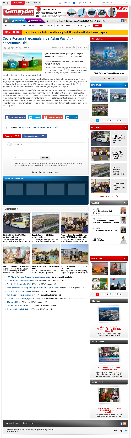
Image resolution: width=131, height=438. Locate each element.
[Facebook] (5, 47)
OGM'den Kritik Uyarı (14, 302)
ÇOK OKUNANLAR (98, 127)
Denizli (42, 127)
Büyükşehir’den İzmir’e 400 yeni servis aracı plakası (118, 139)
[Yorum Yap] (67, 47)
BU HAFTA (109, 196)
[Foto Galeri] (18, 20)
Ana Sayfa (6, 3)
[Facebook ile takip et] (122, 20)
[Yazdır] (74, 47)
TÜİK (56, 127)
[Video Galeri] (34, 20)
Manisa (29, 127)
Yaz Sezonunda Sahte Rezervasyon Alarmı (22, 281)
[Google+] (12, 47)
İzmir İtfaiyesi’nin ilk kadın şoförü (19, 291)
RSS (32, 423)
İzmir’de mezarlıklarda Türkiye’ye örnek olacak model (26, 298)
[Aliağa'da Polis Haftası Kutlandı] (118, 283)
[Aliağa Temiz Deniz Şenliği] (118, 95)
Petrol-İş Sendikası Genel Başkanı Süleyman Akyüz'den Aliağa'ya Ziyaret (33, 288)
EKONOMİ (96, 301)
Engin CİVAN (105, 221)
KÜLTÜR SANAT (98, 342)
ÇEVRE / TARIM (97, 382)
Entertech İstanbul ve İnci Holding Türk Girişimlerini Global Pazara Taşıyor (66, 32)
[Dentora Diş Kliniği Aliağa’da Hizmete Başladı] (99, 95)
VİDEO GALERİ (96, 259)
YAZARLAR (95, 203)
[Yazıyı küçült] (79, 47)
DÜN (116, 196)
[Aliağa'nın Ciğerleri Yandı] (118, 269)
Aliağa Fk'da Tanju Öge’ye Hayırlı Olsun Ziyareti (117, 155)
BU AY (102, 196)
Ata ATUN (102, 211)
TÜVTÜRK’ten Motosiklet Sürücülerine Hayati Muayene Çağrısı (29, 277)
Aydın (24, 127)
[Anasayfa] (6, 20)
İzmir (19, 127)
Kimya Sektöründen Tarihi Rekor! (18, 309)
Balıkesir (36, 127)
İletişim (25, 423)
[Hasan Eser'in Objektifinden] (99, 110)
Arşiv (27, 3)
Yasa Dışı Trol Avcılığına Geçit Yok (19, 284)
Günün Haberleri (18, 3)
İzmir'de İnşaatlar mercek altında (18, 306)
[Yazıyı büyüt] (85, 47)
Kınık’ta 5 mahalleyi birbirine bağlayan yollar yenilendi (118, 171)
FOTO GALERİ (96, 85)
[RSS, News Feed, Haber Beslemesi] (125, 20)
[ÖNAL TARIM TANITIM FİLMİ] (99, 283)
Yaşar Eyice (99, 239)
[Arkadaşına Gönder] (70, 47)
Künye (17, 423)
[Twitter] (9, 47)
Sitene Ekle (36, 3)
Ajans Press (49, 127)
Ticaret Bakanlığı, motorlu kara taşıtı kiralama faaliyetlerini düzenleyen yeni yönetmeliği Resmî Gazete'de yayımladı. (109, 331)
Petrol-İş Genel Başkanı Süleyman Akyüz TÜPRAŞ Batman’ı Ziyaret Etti (78, 21)
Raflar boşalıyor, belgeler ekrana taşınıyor (21, 295)
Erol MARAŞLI (104, 229)
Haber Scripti (118, 431)
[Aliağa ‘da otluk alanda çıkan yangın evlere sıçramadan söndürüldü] (99, 269)
